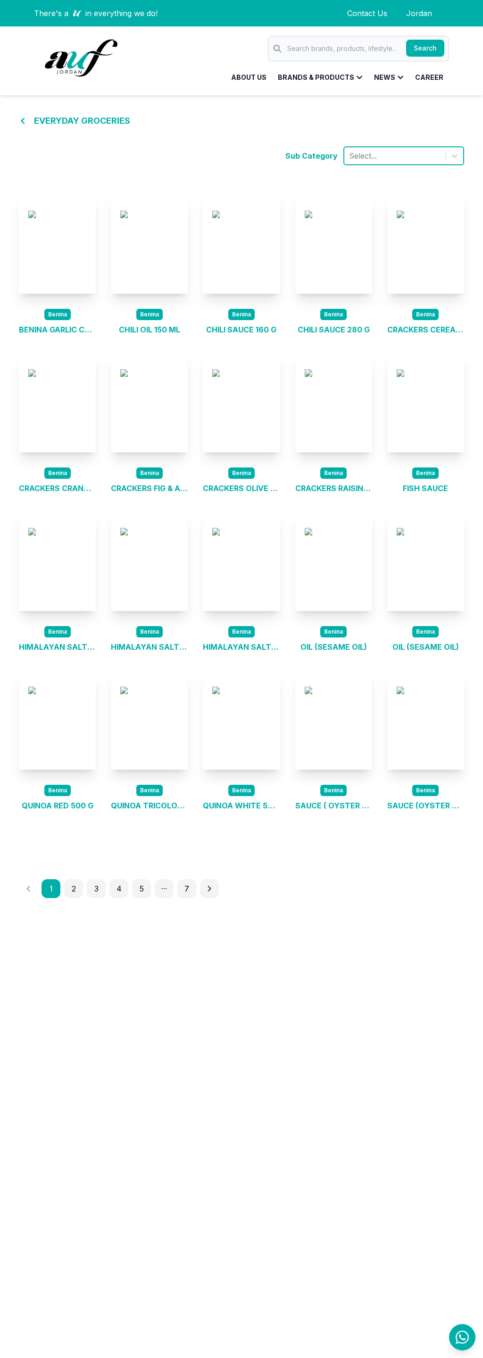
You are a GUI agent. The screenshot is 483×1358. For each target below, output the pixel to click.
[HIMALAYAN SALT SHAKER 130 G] (241, 562)
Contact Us (367, 13)
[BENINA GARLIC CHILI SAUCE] (57, 244)
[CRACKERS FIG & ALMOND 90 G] (149, 403)
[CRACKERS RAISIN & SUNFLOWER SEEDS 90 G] (333, 403)
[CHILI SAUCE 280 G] (333, 244)
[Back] (22, 121)
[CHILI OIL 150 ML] (149, 244)
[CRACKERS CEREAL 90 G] (425, 244)
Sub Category (311, 156)
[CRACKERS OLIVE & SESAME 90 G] (241, 403)
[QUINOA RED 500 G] (57, 720)
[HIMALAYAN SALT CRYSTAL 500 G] (57, 562)
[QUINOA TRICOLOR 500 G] (149, 720)
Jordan (419, 13)
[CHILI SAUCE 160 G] (241, 244)
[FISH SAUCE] (425, 403)
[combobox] (350, 155)
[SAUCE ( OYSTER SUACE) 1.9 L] (333, 720)
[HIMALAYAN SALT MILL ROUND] (149, 562)
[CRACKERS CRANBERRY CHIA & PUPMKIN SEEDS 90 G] (57, 403)
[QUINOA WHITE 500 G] (241, 720)
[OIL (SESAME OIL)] (333, 562)
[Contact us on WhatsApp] (462, 1337)
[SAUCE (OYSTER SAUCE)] (425, 720)
